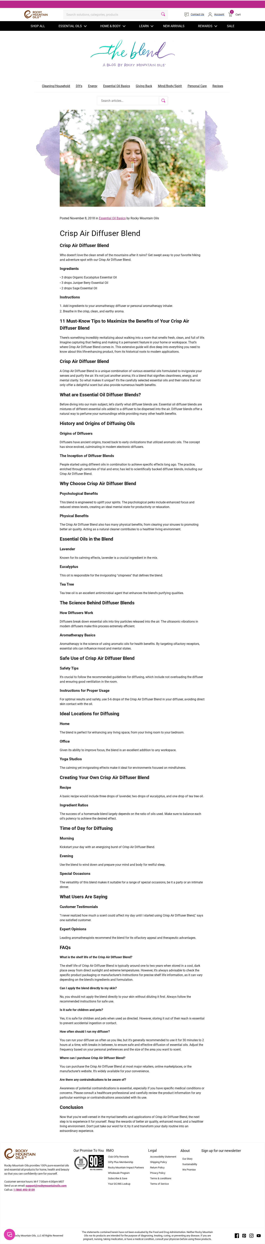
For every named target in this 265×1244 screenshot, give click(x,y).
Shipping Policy (158, 1162)
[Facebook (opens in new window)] (237, 1235)
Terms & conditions (160, 1178)
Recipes (217, 86)
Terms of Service (159, 1183)
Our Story (187, 1158)
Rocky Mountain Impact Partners (126, 1167)
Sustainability (189, 1164)
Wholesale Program (119, 1172)
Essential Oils (70, 26)
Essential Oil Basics (116, 86)
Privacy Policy (157, 1172)
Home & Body (110, 26)
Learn (144, 26)
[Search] (163, 14)
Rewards (205, 26)
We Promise (189, 1169)
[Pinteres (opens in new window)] (244, 1235)
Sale (230, 26)
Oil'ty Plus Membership (120, 1162)
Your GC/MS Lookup (119, 1183)
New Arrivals (173, 26)
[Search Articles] (163, 100)
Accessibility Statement (163, 1156)
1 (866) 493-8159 (24, 1189)
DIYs (79, 86)
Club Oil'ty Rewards (118, 1156)
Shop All (38, 26)
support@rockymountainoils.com (46, 1185)
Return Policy (157, 1167)
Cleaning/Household (56, 86)
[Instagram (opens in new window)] (251, 1235)
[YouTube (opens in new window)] (259, 1235)
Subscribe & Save (117, 1178)
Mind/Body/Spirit (170, 86)
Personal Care (197, 86)
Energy (92, 86)
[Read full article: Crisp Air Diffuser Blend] (132, 158)
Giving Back (144, 86)
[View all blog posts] (132, 52)
